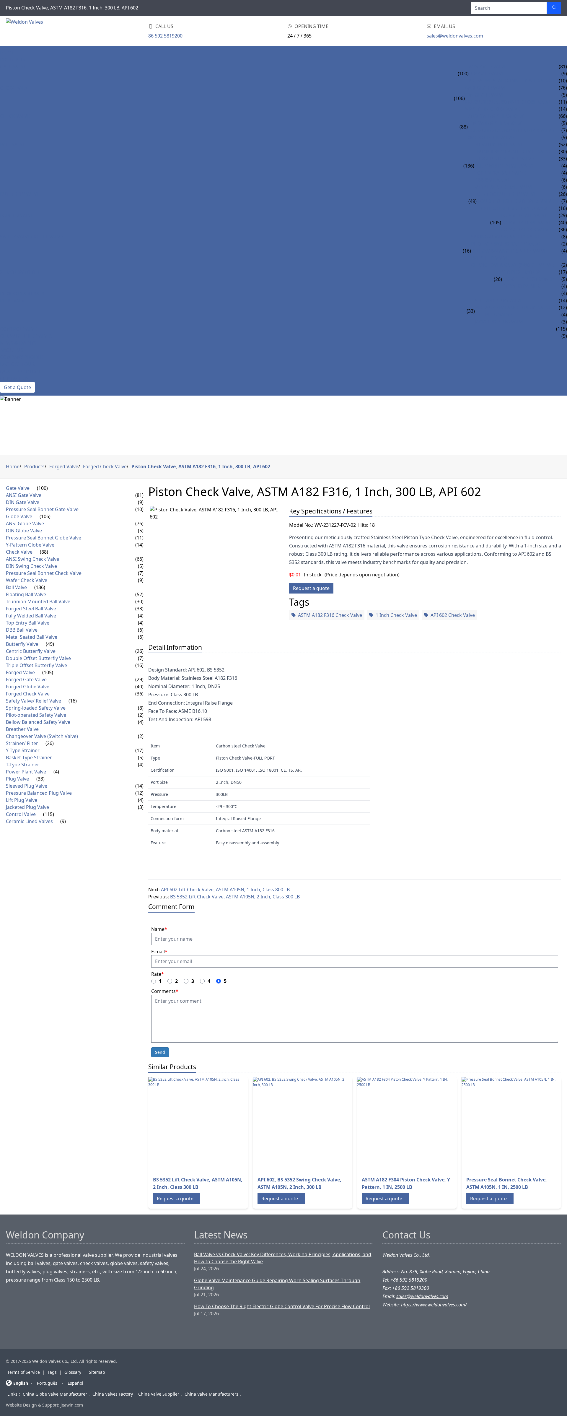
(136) (468, 165)
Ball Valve (12, 144)
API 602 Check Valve (453, 615)
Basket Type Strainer (528, 279)
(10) (139, 509)
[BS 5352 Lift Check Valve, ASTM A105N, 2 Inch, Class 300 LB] (195, 1124)
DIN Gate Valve (487, 73)
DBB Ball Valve (492, 180)
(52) (139, 594)
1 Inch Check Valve (396, 615)
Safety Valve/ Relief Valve (31, 236)
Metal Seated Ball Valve (504, 187)
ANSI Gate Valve (488, 66)
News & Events (18, 343)
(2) (141, 715)
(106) (459, 98)
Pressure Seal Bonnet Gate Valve (510, 80)
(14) (139, 545)
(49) (472, 201)
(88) (464, 126)
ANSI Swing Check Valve (497, 116)
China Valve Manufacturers (211, 1394)
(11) (139, 537)
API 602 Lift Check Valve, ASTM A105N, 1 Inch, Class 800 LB (225, 889)
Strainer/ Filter (19, 272)
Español (75, 1383)
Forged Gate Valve (524, 215)
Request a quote (311, 588)
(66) (139, 559)
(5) (141, 530)
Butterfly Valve (20, 194)
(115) (48, 814)
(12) (139, 793)
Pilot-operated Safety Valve (506, 243)
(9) (141, 502)
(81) (139, 495)
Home (7, 52)
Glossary (72, 1372)
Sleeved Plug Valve (499, 300)
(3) (141, 807)
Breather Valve (490, 258)
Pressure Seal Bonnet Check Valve (511, 130)
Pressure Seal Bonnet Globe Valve (508, 102)
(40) (139, 686)
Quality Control (21, 371)
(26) (498, 279)
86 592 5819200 (165, 35)
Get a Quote (17, 387)
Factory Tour (17, 364)
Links (12, 1394)
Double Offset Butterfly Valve (515, 201)
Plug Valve (13, 300)
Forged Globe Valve (526, 222)
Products (12, 59)
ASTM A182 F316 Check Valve (330, 615)
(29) (139, 679)
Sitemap (97, 1372)
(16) (467, 251)
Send (160, 1052)
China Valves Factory (112, 1394)
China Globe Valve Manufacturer (55, 1394)
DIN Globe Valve (485, 95)
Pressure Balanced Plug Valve (513, 307)
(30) (139, 601)
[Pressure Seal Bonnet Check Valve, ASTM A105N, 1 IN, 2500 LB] (509, 1124)
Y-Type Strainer (521, 272)
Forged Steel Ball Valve (504, 158)
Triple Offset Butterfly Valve (513, 208)
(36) (139, 693)
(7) (141, 573)
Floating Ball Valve (498, 144)
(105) (495, 222)
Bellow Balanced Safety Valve (509, 251)
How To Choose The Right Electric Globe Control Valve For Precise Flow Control (282, 1306)
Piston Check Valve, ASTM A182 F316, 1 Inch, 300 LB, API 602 (200, 466)
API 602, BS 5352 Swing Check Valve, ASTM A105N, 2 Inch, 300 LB (299, 1183)
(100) (463, 73)
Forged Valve (17, 215)
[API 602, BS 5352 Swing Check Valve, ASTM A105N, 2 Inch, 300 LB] (300, 1124)
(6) (141, 630)
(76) (139, 523)
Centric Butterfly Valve (507, 194)
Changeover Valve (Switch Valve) (512, 265)
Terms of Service (23, 1372)
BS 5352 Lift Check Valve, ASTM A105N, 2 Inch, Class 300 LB (235, 896)
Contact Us (14, 378)
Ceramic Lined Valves (26, 336)
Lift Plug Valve (493, 314)
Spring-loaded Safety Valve (505, 236)
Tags (52, 1372)
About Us (11, 350)
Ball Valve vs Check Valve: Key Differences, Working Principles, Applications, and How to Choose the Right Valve (282, 1258)
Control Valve (18, 329)
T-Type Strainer (521, 286)
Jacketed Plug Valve (500, 321)
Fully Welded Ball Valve (504, 165)
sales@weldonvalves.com (455, 35)
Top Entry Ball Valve (500, 173)
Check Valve (15, 116)
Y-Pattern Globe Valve (492, 109)
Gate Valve (13, 66)
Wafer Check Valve (491, 137)
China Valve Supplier (158, 1394)
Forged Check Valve (526, 229)
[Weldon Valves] (53, 30)
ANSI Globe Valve (486, 87)
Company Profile (21, 357)
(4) (141, 615)
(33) (471, 311)
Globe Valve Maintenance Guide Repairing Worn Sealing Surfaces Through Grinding (277, 1284)
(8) (141, 708)
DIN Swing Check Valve (496, 123)
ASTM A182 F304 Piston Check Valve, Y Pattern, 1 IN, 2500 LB (406, 1183)
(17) (139, 750)
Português (47, 1383)
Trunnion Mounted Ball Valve (512, 151)
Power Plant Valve (23, 293)
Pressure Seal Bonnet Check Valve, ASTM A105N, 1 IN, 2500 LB (506, 1183)
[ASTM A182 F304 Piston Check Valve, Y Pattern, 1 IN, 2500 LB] (404, 1124)
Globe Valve (15, 87)
